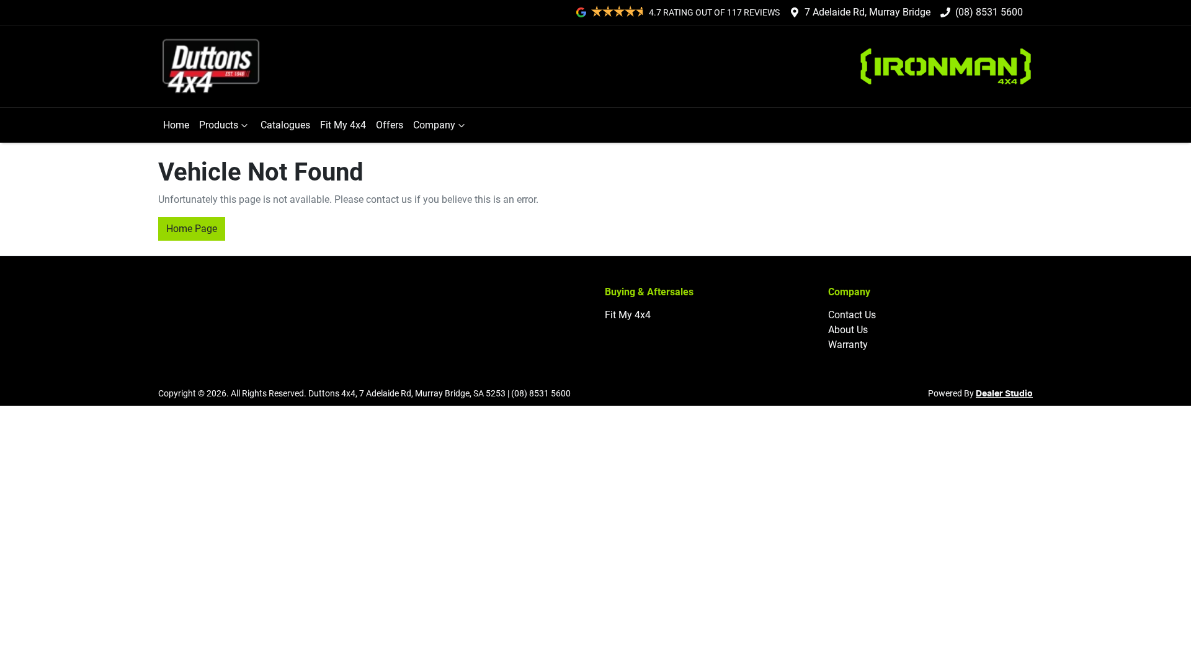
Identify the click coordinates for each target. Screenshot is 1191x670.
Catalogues (285, 125)
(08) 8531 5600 (989, 12)
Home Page (191, 228)
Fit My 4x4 (343, 125)
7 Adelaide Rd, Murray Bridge (867, 12)
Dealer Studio (1004, 394)
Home (176, 125)
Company (434, 125)
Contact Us (852, 315)
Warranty (848, 345)
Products (218, 125)
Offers (389, 125)
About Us (848, 330)
